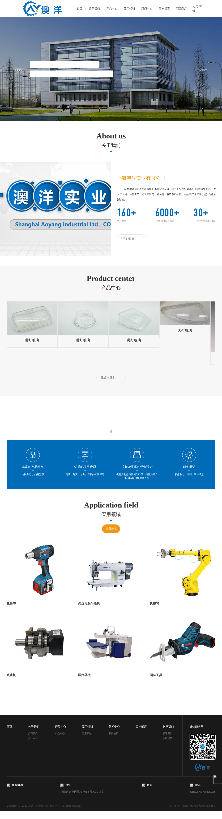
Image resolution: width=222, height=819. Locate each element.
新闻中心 (146, 8)
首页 (79, 8)
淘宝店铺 (197, 9)
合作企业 (33, 738)
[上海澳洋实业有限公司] (41, 8)
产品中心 (111, 8)
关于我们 (94, 8)
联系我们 (181, 8)
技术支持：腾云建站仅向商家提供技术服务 (192, 805)
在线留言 (167, 738)
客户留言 (164, 8)
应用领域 (129, 8)
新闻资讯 (113, 733)
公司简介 (33, 733)
